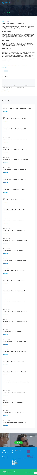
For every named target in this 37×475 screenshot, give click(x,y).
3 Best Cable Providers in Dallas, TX (13, 412)
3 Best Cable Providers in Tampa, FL (13, 250)
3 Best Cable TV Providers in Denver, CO (14, 169)
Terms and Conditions (32, 472)
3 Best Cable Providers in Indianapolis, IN (15, 240)
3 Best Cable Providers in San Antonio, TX (15, 392)
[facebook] (20, 450)
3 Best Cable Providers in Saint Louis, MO (15, 311)
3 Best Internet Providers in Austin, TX (14, 210)
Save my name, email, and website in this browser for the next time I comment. (14, 87)
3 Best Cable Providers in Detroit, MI (13, 220)
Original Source (4, 67)
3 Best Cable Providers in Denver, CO (13, 270)
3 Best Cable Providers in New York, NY (14, 372)
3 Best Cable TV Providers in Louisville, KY (15, 189)
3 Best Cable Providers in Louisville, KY (14, 291)
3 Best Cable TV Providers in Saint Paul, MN (15, 149)
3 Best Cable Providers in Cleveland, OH (14, 351)
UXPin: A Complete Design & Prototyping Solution (17, 108)
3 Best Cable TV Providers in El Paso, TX (14, 179)
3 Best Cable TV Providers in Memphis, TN (15, 139)
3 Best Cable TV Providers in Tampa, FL (10, 65)
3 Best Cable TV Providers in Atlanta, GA (14, 199)
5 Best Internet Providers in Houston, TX (14, 422)
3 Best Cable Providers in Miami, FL (13, 331)
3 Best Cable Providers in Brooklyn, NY (14, 402)
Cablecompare (24, 65)
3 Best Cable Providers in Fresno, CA (13, 361)
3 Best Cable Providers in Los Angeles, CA (15, 321)
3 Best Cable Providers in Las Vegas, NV (14, 341)
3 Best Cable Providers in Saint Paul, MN (14, 260)
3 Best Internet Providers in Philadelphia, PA (15, 382)
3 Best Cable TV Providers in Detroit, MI (14, 129)
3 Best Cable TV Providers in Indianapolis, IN (16, 159)
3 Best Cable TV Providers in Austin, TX (14, 118)
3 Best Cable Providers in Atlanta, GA (13, 301)
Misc (8, 21)
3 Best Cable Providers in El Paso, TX (13, 280)
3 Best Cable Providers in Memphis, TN (14, 230)
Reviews (5, 70)
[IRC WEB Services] (6, 2)
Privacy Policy (26, 472)
